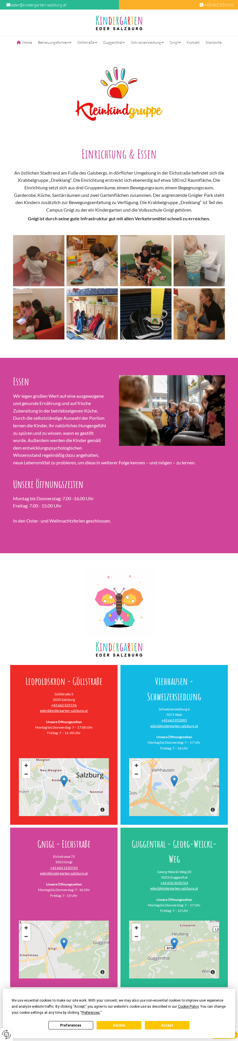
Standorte (213, 42)
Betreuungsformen (53, 42)
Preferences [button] (91, 1013)
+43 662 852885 (174, 720)
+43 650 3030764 (174, 883)
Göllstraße (86, 42)
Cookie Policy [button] (188, 1007)
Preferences (70, 1025)
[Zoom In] (26, 765)
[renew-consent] (6, 1034)
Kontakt (193, 42)
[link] (54, 42)
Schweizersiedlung (146, 42)
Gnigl (174, 42)
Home (27, 42)
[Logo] (119, 22)
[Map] (64, 949)
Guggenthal (112, 42)
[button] (64, 781)
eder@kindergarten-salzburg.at (38, 4)
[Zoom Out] (26, 774)
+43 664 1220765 (64, 868)
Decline (119, 1025)
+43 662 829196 (219, 4)
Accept (167, 1025)
